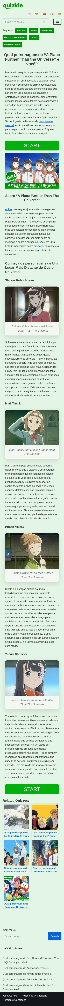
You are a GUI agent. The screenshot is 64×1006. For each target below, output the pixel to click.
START (32, 145)
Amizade (21, 31)
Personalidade (12, 45)
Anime (34, 31)
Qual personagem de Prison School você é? (27, 979)
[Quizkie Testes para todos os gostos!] (13, 5)
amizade (38, 246)
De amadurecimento (15, 38)
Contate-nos (10, 995)
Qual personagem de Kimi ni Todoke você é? (27, 973)
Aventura (47, 31)
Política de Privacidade (34, 995)
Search (55, 936)
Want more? (9, 929)
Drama (34, 38)
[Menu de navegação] (57, 22)
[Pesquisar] (44, 21)
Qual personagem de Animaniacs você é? (26, 968)
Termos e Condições (14, 999)
